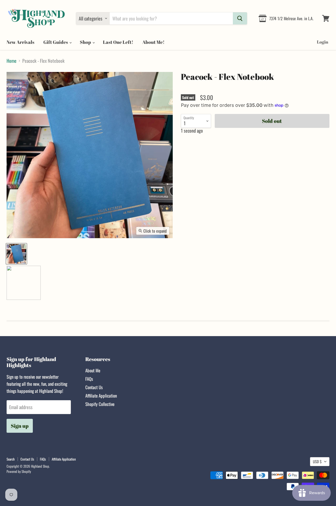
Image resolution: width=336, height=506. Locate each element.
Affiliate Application (101, 395)
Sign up (20, 425)
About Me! (153, 42)
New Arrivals (20, 42)
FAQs (89, 378)
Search (11, 459)
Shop (86, 42)
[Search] (240, 18)
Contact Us (94, 387)
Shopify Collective (99, 404)
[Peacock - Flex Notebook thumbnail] (16, 253)
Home (12, 61)
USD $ (317, 461)
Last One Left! (118, 42)
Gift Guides (56, 42)
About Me (92, 370)
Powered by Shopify (19, 471)
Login (322, 42)
